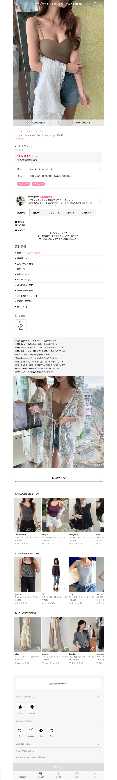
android (32, 713)
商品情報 (21, 212)
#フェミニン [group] (23, 183)
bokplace (45, 535)
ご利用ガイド (87, 212)
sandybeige (74, 535)
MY (95, 777)
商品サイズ (38, 212)
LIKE (76, 777)
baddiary (72, 654)
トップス (18, 131)
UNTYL (45, 594)
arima (17, 654)
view (98, 201)
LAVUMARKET (20, 535)
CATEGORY (21, 777)
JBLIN (71, 594)
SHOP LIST (40, 777)
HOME (58, 777)
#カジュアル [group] (38, 183)
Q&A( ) (71, 212)
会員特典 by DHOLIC (58, 683)
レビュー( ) (54, 212)
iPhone (20, 713)
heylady (18, 594)
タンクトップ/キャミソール (36, 131)
